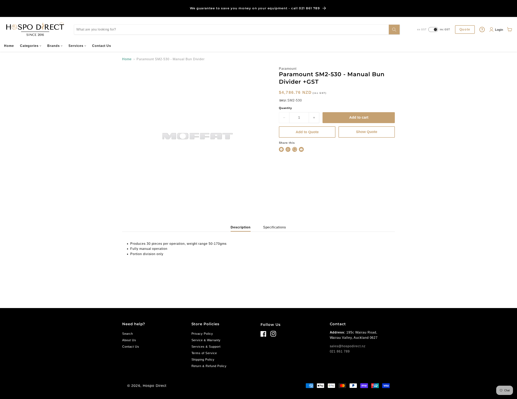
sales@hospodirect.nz (348, 346)
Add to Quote (307, 132)
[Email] (301, 149)
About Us (129, 340)
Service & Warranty (206, 340)
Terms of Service (204, 353)
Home (127, 59)
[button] (30, 46)
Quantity (285, 108)
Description (241, 227)
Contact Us (130, 346)
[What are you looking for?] (394, 29)
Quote (464, 29)
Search (127, 333)
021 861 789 (340, 351)
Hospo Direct (154, 386)
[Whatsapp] (288, 149)
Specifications (274, 227)
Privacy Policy (202, 333)
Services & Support (206, 346)
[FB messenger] (281, 149)
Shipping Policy (202, 359)
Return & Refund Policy (209, 366)
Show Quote (366, 132)
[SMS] (294, 149)
